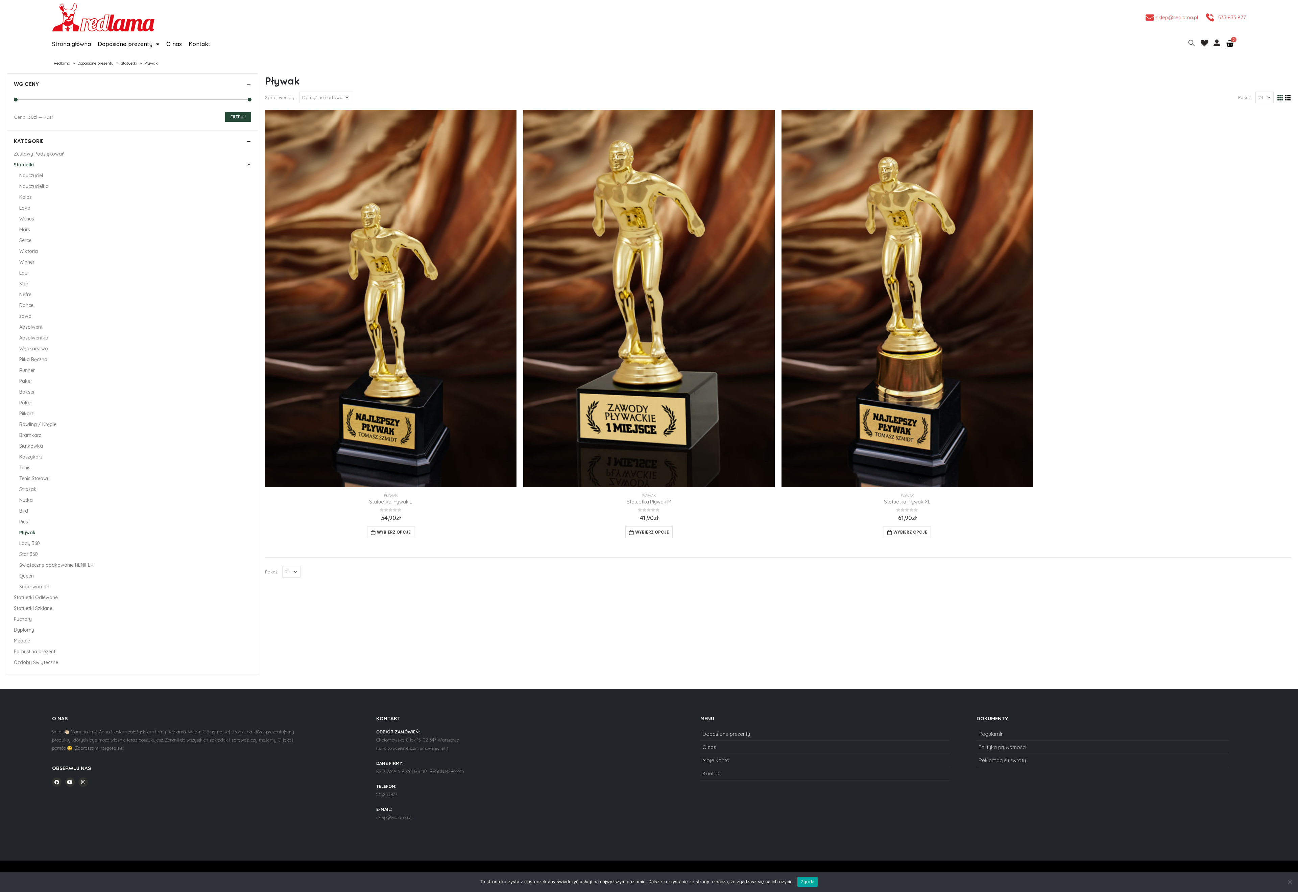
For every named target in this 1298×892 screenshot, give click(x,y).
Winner (26, 262)
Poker (25, 403)
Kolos (25, 197)
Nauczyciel (31, 175)
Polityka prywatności (1002, 747)
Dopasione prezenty (125, 43)
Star (23, 284)
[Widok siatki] (1280, 98)
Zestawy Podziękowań (39, 154)
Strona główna (71, 43)
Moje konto (715, 760)
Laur (24, 273)
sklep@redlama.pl (394, 817)
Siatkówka (31, 446)
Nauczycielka (34, 186)
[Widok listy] (1288, 98)
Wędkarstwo (33, 349)
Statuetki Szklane (33, 608)
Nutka (26, 500)
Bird (23, 511)
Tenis (24, 468)
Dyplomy (24, 630)
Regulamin (991, 734)
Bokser (27, 392)
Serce (25, 240)
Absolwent (31, 327)
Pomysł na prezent (34, 652)
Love (24, 208)
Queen (26, 576)
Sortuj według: (280, 97)
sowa (25, 316)
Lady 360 (29, 543)
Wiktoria (28, 251)
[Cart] (1229, 43)
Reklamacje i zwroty (1002, 760)
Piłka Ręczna (33, 359)
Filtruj (238, 116)
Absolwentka (33, 338)
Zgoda (807, 881)
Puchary (23, 619)
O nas (174, 43)
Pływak (391, 495)
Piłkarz (26, 413)
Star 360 (28, 554)
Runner (27, 370)
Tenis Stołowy (34, 478)
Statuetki (129, 63)
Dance (26, 305)
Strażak (28, 489)
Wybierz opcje (394, 532)
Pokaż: (1245, 97)
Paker (25, 381)
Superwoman (34, 587)
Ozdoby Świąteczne (36, 662)
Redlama (62, 63)
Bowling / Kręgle (37, 424)
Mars (24, 230)
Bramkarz (30, 435)
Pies (23, 522)
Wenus (26, 219)
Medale (22, 641)
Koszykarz (31, 457)
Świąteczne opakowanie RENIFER (56, 565)
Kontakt (199, 43)
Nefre (25, 294)
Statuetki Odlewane (36, 597)
